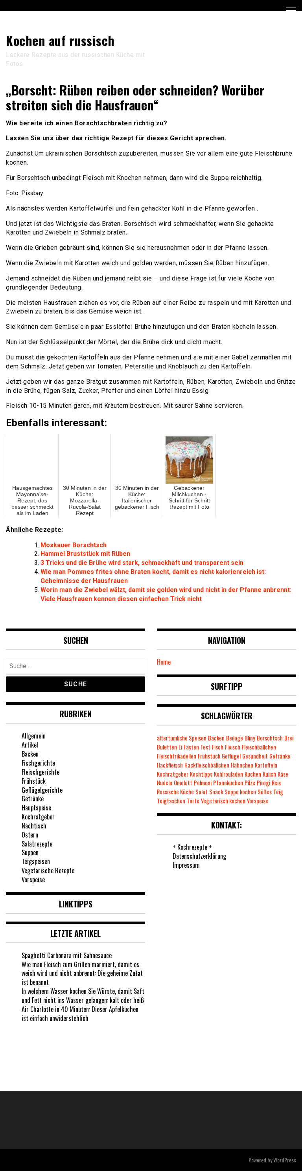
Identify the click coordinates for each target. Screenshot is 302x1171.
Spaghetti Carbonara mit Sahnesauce (67, 955)
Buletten (167, 747)
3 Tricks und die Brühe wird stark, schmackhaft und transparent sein (142, 562)
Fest (205, 747)
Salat (201, 792)
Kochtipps (201, 774)
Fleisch (232, 747)
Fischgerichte (38, 763)
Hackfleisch (170, 765)
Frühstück (34, 781)
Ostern (30, 834)
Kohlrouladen (228, 774)
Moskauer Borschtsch (74, 545)
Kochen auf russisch (60, 40)
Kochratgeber (38, 816)
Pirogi (263, 783)
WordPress (284, 1160)
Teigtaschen (171, 801)
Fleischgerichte (40, 772)
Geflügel (231, 756)
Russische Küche (175, 792)
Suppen (30, 852)
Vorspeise (33, 879)
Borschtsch (270, 738)
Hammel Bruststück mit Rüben (85, 553)
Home (164, 662)
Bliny (250, 738)
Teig (278, 792)
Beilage (234, 738)
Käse (283, 774)
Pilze (250, 783)
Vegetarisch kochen (223, 801)
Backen (30, 754)
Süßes (265, 792)
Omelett (183, 783)
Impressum (186, 865)
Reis (276, 783)
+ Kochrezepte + (192, 847)
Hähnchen (242, 765)
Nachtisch (34, 825)
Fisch (217, 747)
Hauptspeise (36, 807)
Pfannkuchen (228, 783)
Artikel (30, 745)
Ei (180, 747)
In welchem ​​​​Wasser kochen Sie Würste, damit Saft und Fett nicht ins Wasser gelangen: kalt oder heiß (83, 995)
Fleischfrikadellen (176, 756)
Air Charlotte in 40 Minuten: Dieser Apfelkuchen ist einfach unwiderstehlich (80, 1013)
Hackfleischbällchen (206, 765)
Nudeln (164, 783)
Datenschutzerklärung (199, 856)
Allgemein (34, 735)
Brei (288, 738)
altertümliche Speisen (181, 738)
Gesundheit (255, 756)
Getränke (33, 798)
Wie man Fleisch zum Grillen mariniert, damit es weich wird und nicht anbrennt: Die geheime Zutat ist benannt (82, 973)
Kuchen (253, 774)
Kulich (269, 774)
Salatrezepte (37, 843)
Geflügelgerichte (42, 790)
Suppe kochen (240, 792)
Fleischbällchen (259, 747)
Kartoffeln (266, 765)
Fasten (191, 747)
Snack (216, 792)
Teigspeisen (36, 861)
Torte (193, 801)
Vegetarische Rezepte (48, 870)
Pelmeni (203, 783)
